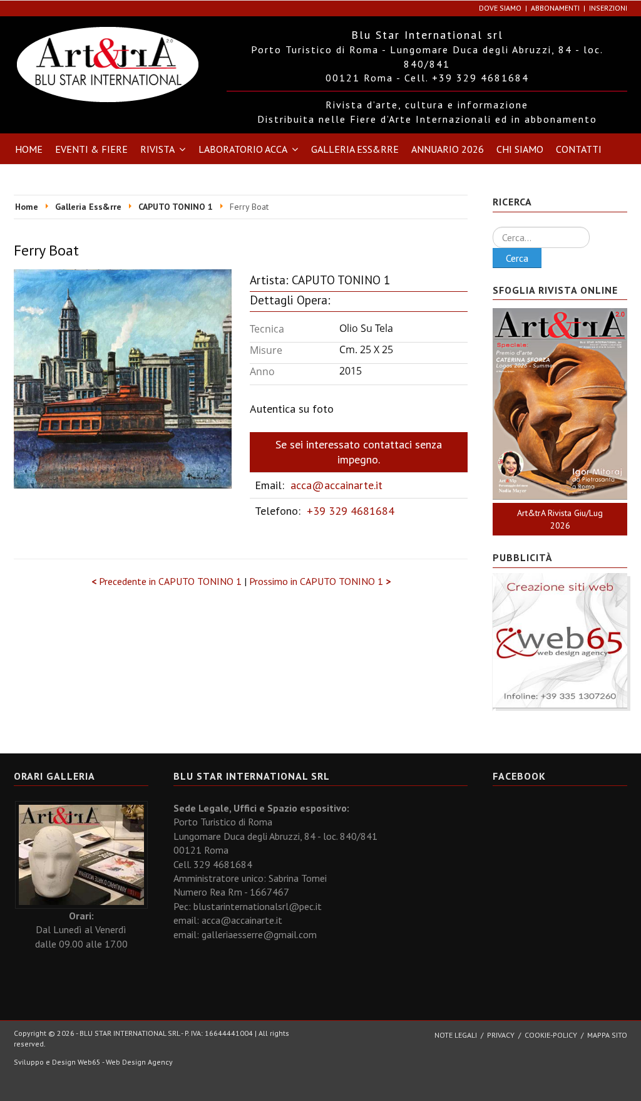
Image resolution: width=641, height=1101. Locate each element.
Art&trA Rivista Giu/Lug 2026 (560, 519)
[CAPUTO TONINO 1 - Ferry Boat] (123, 377)
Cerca (517, 258)
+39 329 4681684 (350, 511)
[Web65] (560, 639)
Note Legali (455, 1035)
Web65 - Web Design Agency (125, 1062)
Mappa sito (607, 1035)
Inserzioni (608, 8)
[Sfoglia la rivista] (560, 404)
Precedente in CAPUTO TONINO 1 (167, 581)
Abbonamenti (555, 8)
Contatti (579, 149)
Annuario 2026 (447, 149)
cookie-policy (551, 1035)
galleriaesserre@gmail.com (259, 934)
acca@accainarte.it (336, 485)
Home (29, 149)
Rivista (157, 149)
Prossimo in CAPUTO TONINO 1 (320, 581)
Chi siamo (519, 149)
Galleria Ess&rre (355, 149)
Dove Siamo (500, 8)
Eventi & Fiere (91, 149)
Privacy (501, 1035)
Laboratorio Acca (242, 149)
